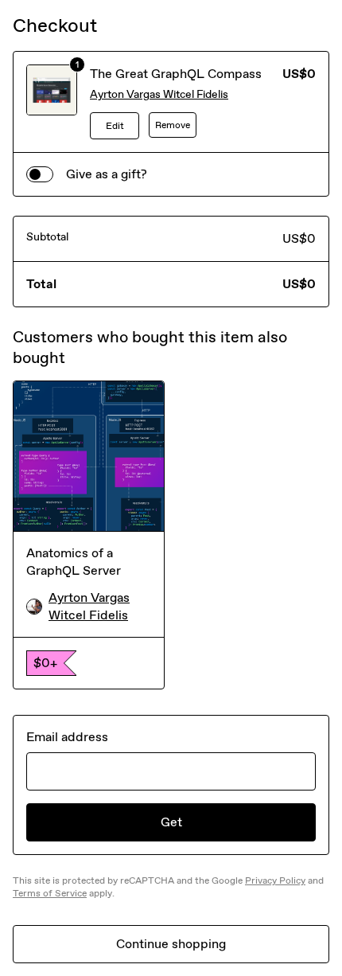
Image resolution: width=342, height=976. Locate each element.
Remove (172, 125)
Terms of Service (50, 893)
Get (171, 822)
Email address (67, 736)
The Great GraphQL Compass (176, 73)
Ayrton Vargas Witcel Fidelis (159, 94)
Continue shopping (171, 943)
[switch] (39, 174)
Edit (115, 125)
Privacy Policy (275, 880)
